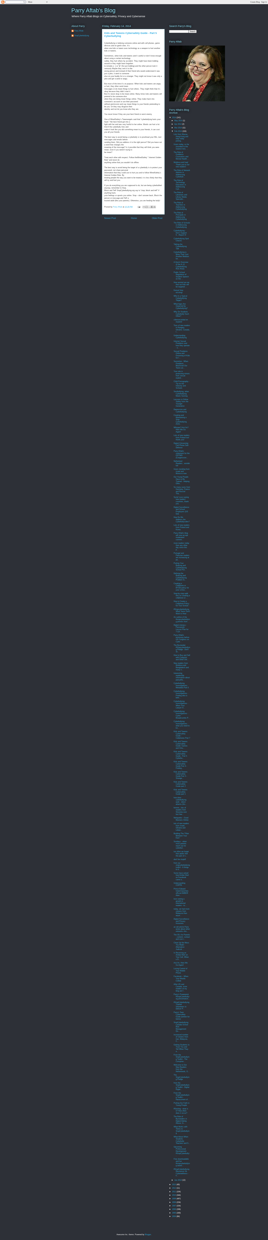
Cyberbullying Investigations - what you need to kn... (182, 724)
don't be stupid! (180, 859)
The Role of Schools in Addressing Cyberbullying (182, 225)
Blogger (148, 1234)
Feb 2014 (178, 131)
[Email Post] (139, 207)
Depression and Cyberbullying (180, 410)
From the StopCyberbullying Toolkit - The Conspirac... (181, 1058)
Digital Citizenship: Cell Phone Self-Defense (181, 445)
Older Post (157, 218)
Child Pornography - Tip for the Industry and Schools (182, 384)
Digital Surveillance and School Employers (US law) (181, 510)
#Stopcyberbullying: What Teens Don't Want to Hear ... (182, 611)
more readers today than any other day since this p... (181, 546)
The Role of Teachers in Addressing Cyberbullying (180, 206)
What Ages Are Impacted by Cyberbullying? (181, 306)
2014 (174, 117)
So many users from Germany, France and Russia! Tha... (182, 490)
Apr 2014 (178, 124)
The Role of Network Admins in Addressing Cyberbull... (182, 173)
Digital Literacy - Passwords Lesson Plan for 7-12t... (181, 628)
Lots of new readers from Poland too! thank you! (182, 437)
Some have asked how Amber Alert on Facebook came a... (181, 876)
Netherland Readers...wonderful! (182, 463)
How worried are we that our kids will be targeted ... (181, 284)
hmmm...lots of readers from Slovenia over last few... (180, 811)
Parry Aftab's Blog (93, 10)
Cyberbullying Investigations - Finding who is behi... (181, 694)
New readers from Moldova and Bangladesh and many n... (181, 666)
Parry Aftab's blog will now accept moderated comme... (181, 536)
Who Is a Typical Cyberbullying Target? (180, 298)
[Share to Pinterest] (154, 207)
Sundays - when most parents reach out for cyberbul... (180, 844)
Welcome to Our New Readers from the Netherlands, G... (182, 1068)
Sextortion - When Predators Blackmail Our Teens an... (181, 364)
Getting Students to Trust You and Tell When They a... (181, 1048)
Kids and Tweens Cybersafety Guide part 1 (180, 792)
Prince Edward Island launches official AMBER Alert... (181, 892)
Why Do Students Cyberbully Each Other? (181, 314)
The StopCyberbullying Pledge (181, 1077)
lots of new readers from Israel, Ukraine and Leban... (181, 826)
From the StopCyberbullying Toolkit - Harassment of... (181, 1096)
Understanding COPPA (179, 884)
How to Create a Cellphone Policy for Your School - (181, 603)
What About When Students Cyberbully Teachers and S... (182, 1140)
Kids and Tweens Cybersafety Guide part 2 (180, 784)
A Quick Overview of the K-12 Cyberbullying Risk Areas (181, 265)
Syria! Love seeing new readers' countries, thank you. (181, 500)
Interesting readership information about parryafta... (182, 676)
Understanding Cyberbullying (180, 336)
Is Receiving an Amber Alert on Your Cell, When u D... (181, 956)
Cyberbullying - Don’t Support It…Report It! (180, 233)
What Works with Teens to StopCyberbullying (181, 1130)
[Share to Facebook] (151, 207)
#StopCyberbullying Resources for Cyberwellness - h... (181, 1172)
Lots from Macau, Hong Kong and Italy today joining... (181, 137)
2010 (174, 1195)
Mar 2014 (178, 128)
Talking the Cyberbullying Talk (180, 246)
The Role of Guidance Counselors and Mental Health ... (181, 155)
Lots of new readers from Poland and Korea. (182, 527)
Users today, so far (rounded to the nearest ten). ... (181, 146)
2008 (174, 1202)
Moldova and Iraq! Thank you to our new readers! (181, 164)
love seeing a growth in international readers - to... (180, 902)
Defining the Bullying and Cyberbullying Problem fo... (180, 576)
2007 (174, 1206)
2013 (174, 1184)
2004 (174, 1216)
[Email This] (144, 207)
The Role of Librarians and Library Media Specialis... (180, 195)
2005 (174, 1213)
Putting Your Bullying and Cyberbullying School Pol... (180, 566)
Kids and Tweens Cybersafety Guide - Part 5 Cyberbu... (180, 754)
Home (134, 218)
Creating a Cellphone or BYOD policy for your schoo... (181, 586)
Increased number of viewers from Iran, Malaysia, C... (181, 1038)
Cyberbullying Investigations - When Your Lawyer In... (181, 704)
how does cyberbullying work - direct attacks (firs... (180, 801)
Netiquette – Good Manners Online (181, 819)
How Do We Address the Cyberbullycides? (182, 519)
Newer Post (110, 218)
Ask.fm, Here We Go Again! (181, 964)
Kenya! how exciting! (178, 291)
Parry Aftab (78, 31)
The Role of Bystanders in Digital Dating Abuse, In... (180, 1119)
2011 (174, 1192)
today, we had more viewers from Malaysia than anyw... (181, 912)
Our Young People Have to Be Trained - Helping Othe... (181, 480)
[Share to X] (149, 207)
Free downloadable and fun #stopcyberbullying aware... (182, 1162)
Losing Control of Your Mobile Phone (180, 970)
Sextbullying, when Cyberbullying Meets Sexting (181, 393)
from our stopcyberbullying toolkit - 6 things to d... (182, 866)
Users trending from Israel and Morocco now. (182, 471)
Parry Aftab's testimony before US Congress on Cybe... (181, 638)
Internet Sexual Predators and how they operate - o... (182, 344)
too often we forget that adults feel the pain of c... (181, 853)
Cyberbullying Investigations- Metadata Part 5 (181, 685)
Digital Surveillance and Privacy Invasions (181, 921)
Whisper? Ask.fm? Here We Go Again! (181, 429)
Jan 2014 (178, 1180)
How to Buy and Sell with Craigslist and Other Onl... (182, 657)
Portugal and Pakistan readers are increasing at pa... (181, 556)
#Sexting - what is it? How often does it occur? (181, 1111)
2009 (174, 1199)
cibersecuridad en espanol (181, 321)
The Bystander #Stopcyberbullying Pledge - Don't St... (182, 648)
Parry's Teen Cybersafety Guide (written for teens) (182, 1015)
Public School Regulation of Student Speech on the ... (181, 275)
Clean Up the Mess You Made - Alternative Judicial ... (181, 946)
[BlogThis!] (146, 207)
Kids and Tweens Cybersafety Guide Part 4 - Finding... (180, 765)
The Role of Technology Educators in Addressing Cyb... (180, 184)
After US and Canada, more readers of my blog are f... (180, 987)
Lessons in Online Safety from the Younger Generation (181, 402)
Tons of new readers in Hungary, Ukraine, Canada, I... (182, 328)
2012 (174, 1188)
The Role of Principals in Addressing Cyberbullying (180, 216)
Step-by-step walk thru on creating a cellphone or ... (182, 595)
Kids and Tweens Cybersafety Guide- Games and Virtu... (180, 744)
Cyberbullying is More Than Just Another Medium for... (181, 255)
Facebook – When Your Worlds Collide (181, 978)
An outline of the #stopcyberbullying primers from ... (182, 619)
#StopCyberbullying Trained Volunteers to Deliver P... (181, 1005)
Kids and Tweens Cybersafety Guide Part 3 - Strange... (180, 775)
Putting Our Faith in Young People (181, 1104)
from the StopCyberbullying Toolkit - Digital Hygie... (181, 1086)
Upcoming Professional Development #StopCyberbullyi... (182, 1151)
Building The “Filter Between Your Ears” (181, 835)
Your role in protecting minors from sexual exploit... (182, 374)
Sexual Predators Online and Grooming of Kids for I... (182, 354)
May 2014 (178, 121)
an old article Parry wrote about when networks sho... (182, 929)
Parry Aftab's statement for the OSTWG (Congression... (182, 454)
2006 (174, 1209)
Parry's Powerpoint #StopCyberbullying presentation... (182, 996)
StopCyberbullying (81, 35)
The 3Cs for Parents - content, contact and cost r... (182, 937)
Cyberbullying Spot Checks (181, 240)
